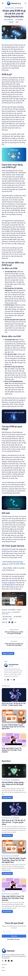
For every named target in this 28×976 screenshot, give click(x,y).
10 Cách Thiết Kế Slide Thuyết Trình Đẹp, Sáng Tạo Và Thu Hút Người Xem (13, 726)
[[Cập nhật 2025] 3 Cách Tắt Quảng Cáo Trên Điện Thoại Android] (14, 740)
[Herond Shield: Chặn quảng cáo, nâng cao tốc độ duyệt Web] (14, 771)
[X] (5, 679)
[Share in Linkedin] (12, 622)
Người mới (11, 22)
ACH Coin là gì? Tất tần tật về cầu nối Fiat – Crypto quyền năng (14, 704)
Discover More (7, 797)
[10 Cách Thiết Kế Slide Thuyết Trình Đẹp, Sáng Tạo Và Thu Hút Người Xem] (14, 716)
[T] (11, 679)
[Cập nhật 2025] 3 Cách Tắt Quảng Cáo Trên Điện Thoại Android (11, 750)
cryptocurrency (12, 609)
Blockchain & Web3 (8, 19)
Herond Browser (13, 664)
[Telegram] (8, 960)
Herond (4, 549)
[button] (3, 3)
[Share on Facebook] (9, 622)
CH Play (4, 582)
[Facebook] (8, 679)
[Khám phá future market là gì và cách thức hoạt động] (14, 643)
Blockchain (4, 609)
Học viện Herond (19, 19)
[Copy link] (15, 622)
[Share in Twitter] (6, 622)
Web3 (17, 22)
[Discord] (14, 679)
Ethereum (19, 609)
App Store (12, 582)
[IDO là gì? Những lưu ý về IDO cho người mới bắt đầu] (14, 632)
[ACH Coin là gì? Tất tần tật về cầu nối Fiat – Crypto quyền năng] (14, 695)
